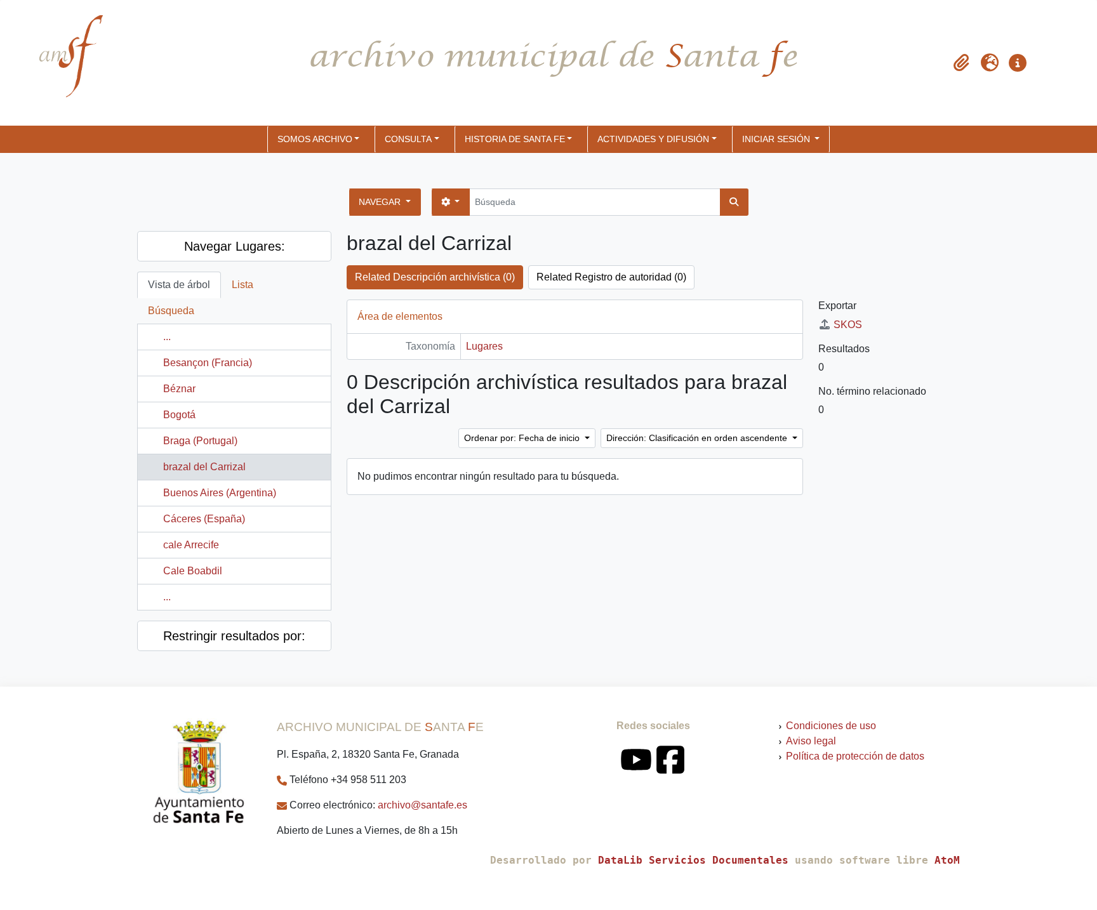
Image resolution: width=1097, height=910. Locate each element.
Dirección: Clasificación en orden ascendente (698, 438)
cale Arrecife (191, 544)
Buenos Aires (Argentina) (219, 492)
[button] (962, 63)
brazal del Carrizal (204, 466)
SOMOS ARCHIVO (314, 139)
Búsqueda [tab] (171, 310)
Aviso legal (811, 740)
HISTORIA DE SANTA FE (515, 139)
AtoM (947, 860)
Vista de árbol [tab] (179, 284)
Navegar (381, 202)
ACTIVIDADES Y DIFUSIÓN (653, 139)
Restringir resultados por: (234, 636)
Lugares (484, 346)
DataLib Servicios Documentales (693, 860)
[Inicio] (60, 62)
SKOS (848, 324)
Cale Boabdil (192, 570)
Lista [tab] (242, 284)
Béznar (179, 388)
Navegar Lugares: (234, 246)
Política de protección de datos (855, 756)
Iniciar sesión (777, 139)
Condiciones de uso (831, 725)
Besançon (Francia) (207, 362)
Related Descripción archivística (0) (435, 277)
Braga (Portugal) (200, 440)
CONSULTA (408, 139)
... (167, 336)
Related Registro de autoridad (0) (611, 277)
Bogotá (179, 414)
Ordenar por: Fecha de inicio (523, 438)
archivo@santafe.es (422, 805)
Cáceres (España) (204, 518)
